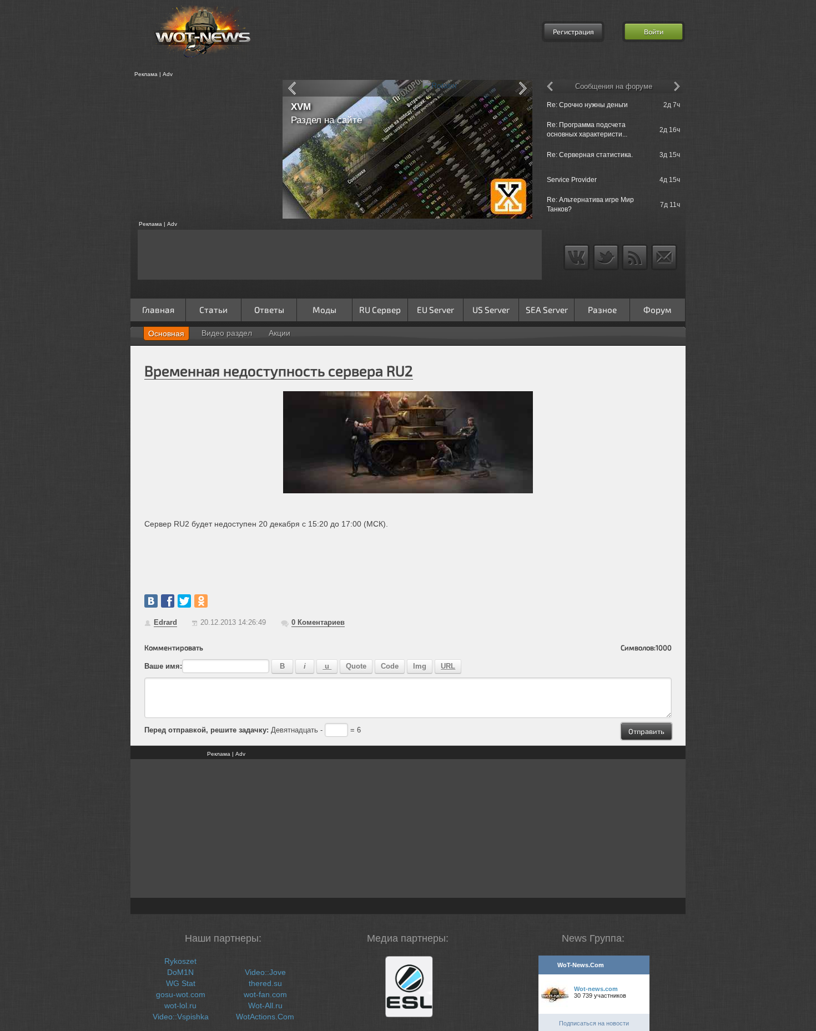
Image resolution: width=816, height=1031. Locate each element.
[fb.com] (167, 601)
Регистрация (573, 31)
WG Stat (180, 983)
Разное (602, 310)
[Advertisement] (202, 149)
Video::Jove (265, 972)
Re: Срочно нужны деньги (587, 105)
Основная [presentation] (166, 333)
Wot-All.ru (265, 1005)
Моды (324, 310)
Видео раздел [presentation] (227, 332)
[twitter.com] (184, 601)
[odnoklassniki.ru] (201, 601)
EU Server (435, 310)
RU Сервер (380, 310)
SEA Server (547, 310)
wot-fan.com (265, 994)
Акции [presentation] (279, 332)
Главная (158, 310)
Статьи (213, 310)
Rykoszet (180, 961)
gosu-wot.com (180, 994)
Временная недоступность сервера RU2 (278, 370)
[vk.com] (151, 601)
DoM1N (180, 972)
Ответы (269, 310)
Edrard (165, 622)
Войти (653, 31)
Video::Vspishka (181, 1016)
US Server (491, 310)
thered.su (265, 983)
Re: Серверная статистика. (590, 155)
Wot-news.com (596, 988)
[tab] (166, 333)
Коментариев (318, 622)
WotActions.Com (265, 1016)
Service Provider (572, 180)
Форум (657, 310)
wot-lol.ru (180, 1005)
